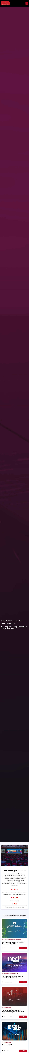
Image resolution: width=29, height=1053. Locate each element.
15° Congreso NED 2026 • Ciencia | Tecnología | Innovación (12, 977)
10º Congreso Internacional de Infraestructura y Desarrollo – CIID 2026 (13, 1011)
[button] (26, 3)
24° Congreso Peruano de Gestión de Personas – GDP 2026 (13, 943)
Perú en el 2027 (7, 1045)
